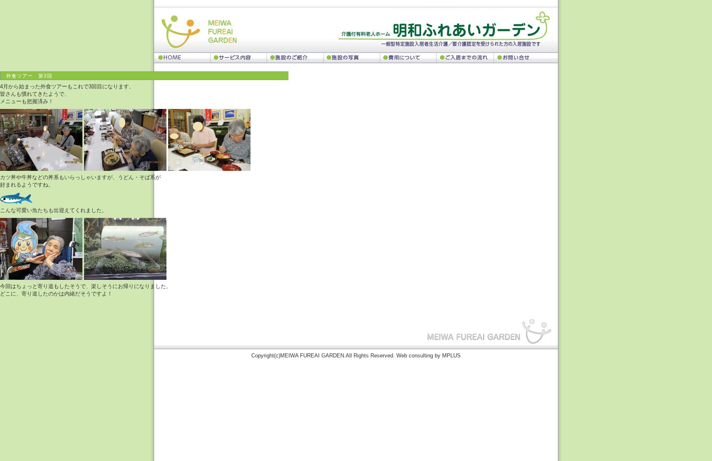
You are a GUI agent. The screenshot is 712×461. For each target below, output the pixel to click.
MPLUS (451, 355)
